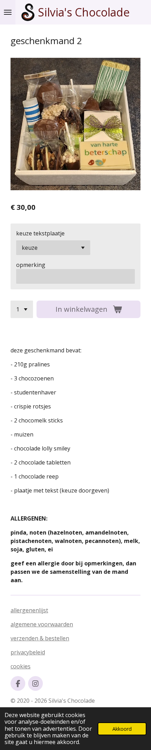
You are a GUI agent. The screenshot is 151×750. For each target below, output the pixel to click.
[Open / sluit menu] (7, 12)
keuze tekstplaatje (40, 233)
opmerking (30, 265)
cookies (21, 666)
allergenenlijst (29, 610)
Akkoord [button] (122, 728)
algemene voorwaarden (42, 624)
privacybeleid (28, 652)
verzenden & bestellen (40, 638)
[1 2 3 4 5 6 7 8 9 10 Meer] (22, 309)
